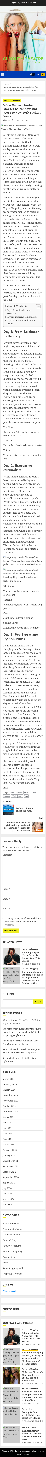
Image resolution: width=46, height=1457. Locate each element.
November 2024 (10, 1166)
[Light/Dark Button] (32, 74)
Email (6, 898)
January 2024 (9, 1204)
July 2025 (7, 1122)
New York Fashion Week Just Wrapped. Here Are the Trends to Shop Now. (32, 1395)
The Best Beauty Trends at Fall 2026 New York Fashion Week (32, 1435)
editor (12, 792)
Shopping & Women (12, 1273)
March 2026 (8, 1079)
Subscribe (43, 74)
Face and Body (10, 1240)
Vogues (7, 796)
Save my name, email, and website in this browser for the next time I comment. (23, 921)
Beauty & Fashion (11, 1223)
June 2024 (7, 1193)
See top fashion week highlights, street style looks (31, 1415)
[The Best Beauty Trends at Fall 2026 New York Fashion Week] (11, 1434)
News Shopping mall (13, 1268)
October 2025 (9, 1106)
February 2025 (10, 1150)
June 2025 (7, 1128)
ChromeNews (38, 1450)
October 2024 (9, 1171)
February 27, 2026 (31, 1384)
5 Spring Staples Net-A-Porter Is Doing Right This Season (31, 956)
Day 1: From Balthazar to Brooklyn (19, 312)
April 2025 (8, 1139)
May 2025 (7, 1133)
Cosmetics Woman (11, 1234)
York (26, 796)
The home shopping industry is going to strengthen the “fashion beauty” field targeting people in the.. (32, 979)
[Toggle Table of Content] (37, 306)
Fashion (19, 792)
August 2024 (9, 1182)
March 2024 (8, 1199)
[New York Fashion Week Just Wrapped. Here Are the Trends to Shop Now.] (11, 1395)
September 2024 (11, 1177)
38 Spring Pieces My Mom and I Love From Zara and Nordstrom (32, 1376)
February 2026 (10, 1084)
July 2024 (7, 1188)
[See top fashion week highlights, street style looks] (11, 1415)
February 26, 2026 (31, 1404)
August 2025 (9, 1117)
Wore (20, 796)
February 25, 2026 (31, 1421)
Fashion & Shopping (12, 100)
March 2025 (8, 1144)
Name (6, 889)
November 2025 (10, 1100)
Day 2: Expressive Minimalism (22, 317)
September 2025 (11, 1111)
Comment (8, 854)
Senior (33, 792)
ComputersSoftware (12, 1229)
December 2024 (10, 1161)
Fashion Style (9, 1257)
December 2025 (10, 1095)
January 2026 (9, 1089)
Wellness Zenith (9, 1291)
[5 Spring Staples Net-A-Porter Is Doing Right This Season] (11, 956)
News (5, 1262)
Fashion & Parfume (12, 1245)
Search (9, 994)
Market (26, 792)
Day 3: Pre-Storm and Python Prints (21, 322)
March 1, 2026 (30, 964)
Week (14, 796)
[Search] (38, 74)
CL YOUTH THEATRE (23, 59)
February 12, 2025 (21, 120)
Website (6, 908)
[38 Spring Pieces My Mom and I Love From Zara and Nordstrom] (11, 1375)
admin (7, 120)
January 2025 (9, 1155)
